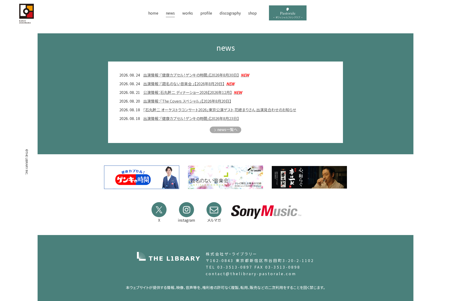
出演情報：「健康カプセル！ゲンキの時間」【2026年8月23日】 (191, 118)
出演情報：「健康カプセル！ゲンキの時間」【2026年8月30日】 (196, 75)
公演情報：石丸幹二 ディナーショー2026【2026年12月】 (192, 92)
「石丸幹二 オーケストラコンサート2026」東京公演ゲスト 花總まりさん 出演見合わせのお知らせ (219, 109)
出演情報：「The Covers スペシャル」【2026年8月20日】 (187, 101)
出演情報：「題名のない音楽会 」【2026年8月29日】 (188, 83)
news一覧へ (227, 129)
